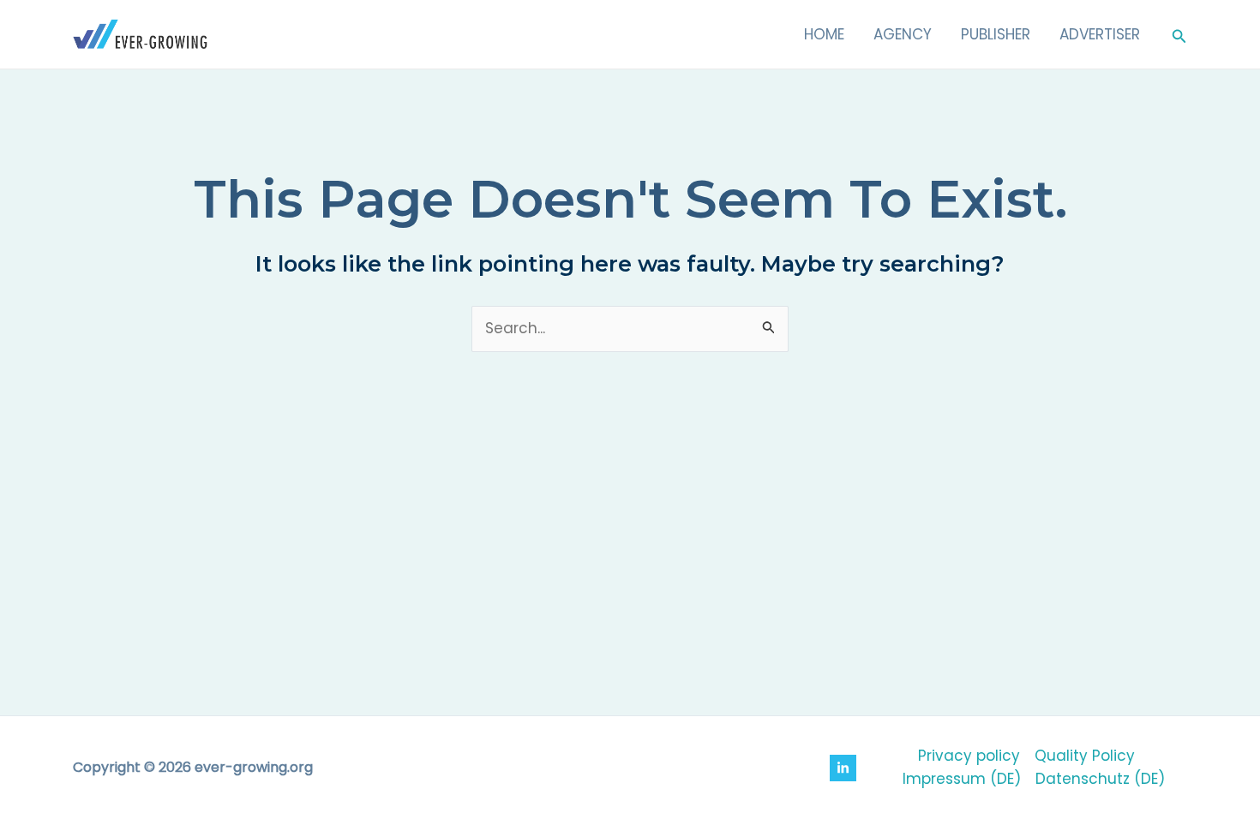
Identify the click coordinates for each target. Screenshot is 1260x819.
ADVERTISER (1099, 34)
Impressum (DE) (962, 778)
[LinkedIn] (843, 768)
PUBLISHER (995, 34)
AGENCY (902, 34)
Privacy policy (969, 755)
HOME (824, 34)
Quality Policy (1085, 755)
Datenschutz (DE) (1100, 778)
